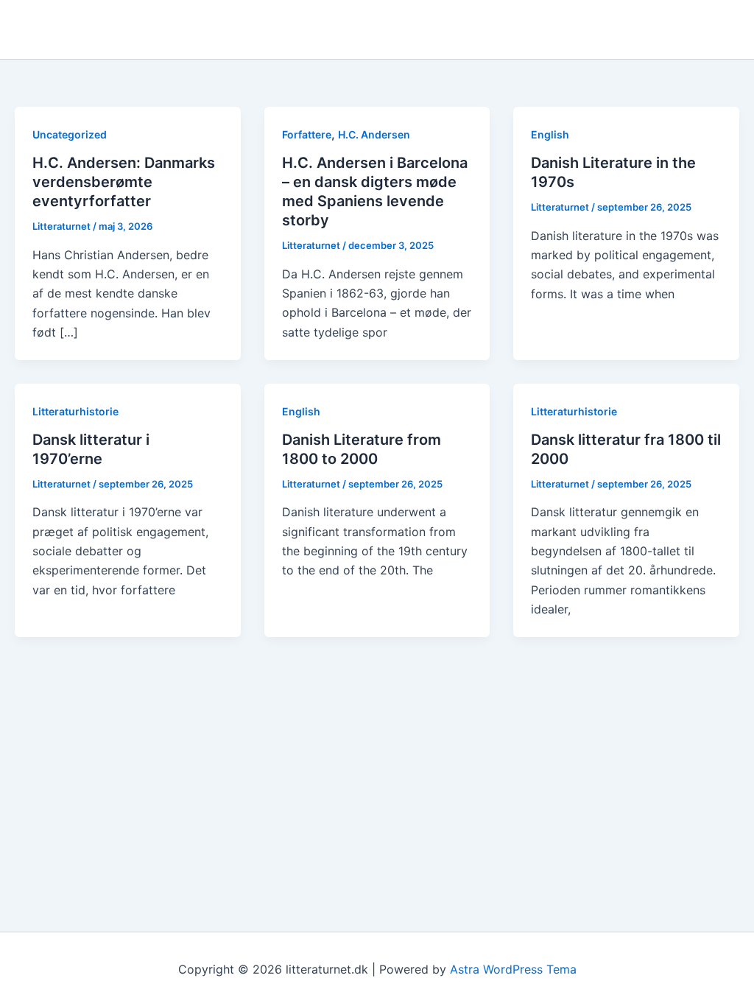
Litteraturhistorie (75, 411)
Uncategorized (69, 134)
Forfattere (306, 134)
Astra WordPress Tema (513, 969)
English (550, 134)
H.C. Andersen (374, 134)
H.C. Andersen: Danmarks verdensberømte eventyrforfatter (123, 182)
